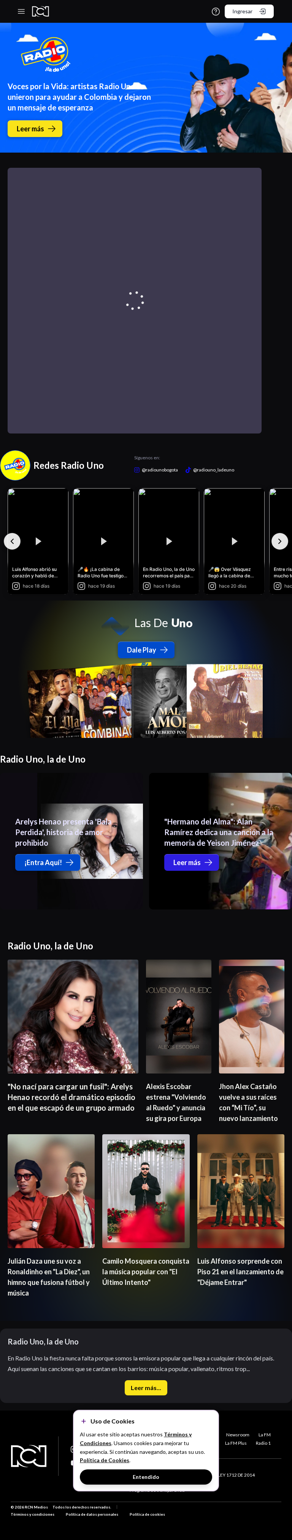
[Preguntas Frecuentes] (215, 11)
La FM (265, 1435)
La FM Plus (236, 1443)
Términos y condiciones (32, 1514)
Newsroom (237, 1435)
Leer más (30, 129)
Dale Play (141, 650)
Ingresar (242, 11)
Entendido (146, 1477)
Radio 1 (263, 1443)
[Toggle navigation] (21, 11)
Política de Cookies (104, 1460)
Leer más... (146, 1387)
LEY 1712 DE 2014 (236, 1475)
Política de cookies (147, 1514)
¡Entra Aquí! (43, 862)
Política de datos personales (92, 1514)
